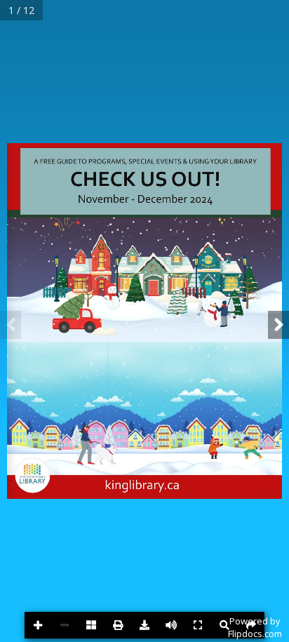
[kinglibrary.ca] (146, 484)
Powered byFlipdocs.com (255, 627)
